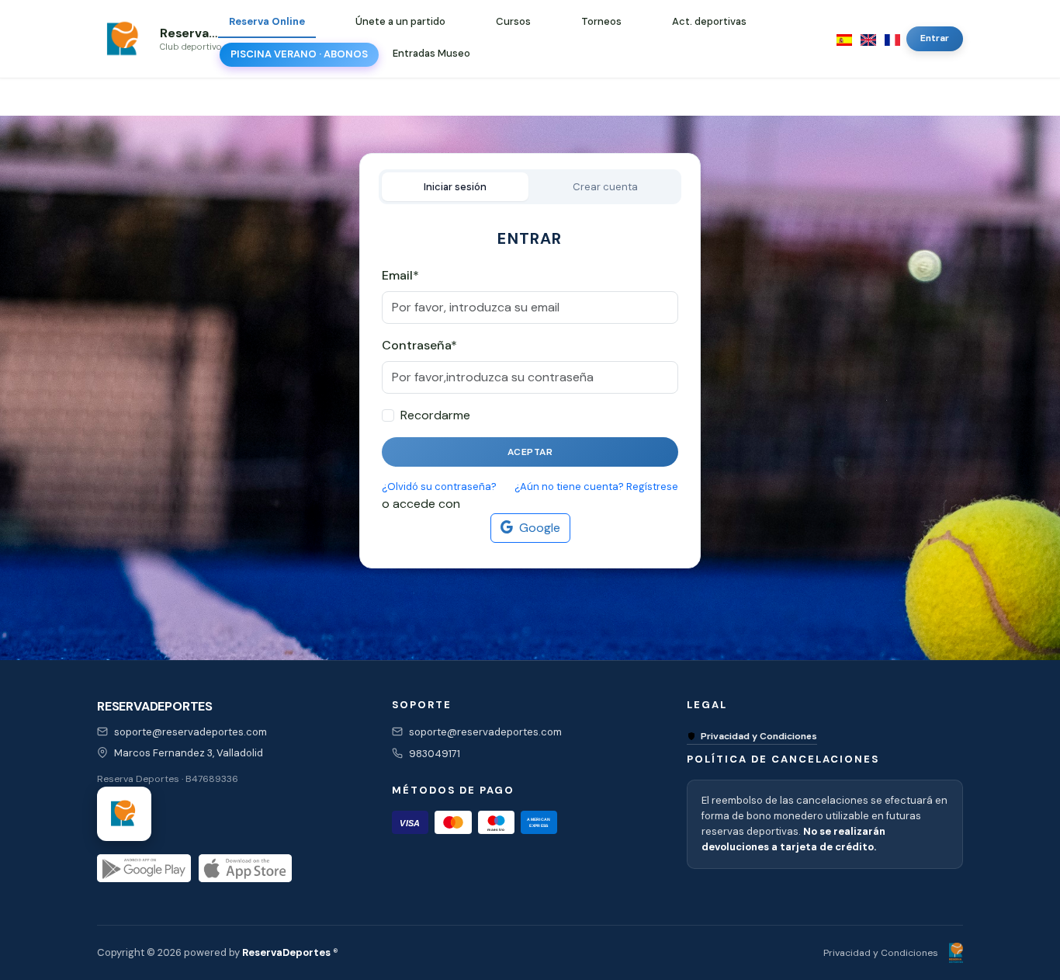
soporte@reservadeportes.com (190, 731)
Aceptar (530, 452)
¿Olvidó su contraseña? (439, 486)
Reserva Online (267, 21)
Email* (400, 275)
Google (539, 528)
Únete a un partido (400, 21)
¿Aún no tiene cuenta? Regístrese (596, 486)
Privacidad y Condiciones (759, 736)
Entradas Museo (431, 53)
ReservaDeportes (286, 952)
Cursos (513, 21)
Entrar (934, 38)
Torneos (601, 21)
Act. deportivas (709, 21)
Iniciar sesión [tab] (455, 186)
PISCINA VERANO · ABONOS (299, 54)
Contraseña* (419, 345)
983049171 (434, 753)
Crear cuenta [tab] (605, 186)
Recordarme (435, 415)
